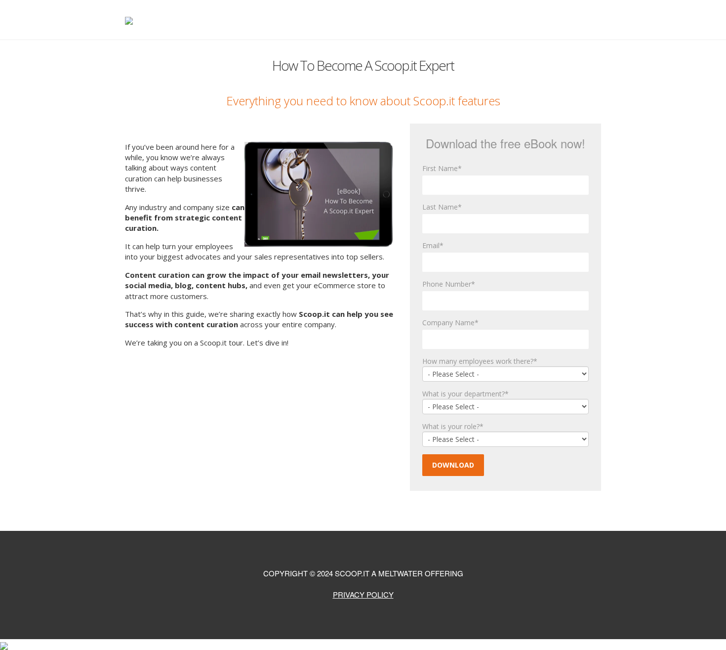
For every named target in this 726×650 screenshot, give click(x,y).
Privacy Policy (363, 594)
